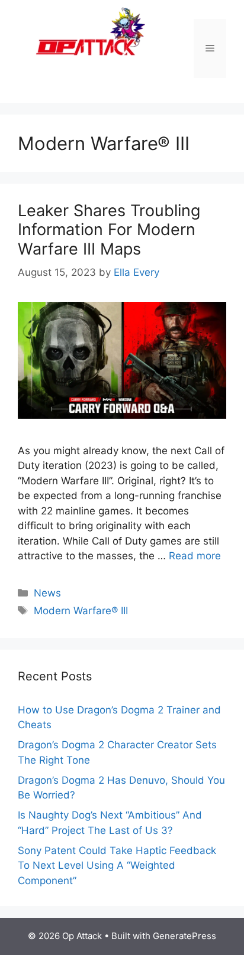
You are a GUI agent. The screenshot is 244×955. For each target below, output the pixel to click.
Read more (195, 556)
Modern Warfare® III (81, 611)
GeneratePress (184, 935)
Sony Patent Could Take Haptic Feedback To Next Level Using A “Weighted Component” (117, 865)
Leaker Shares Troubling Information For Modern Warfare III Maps (109, 230)
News (47, 593)
